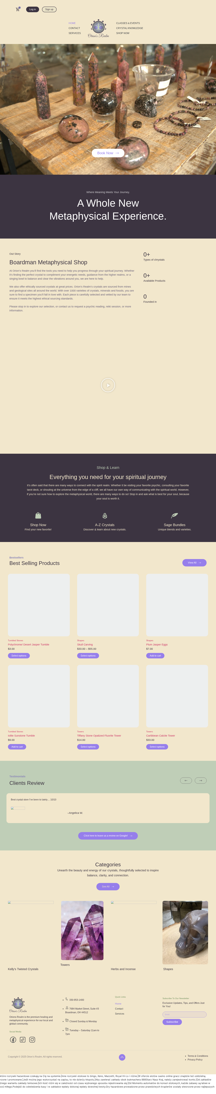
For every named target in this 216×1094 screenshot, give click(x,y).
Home (72, 23)
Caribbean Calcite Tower (160, 735)
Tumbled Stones (15, 640)
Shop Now (122, 33)
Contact (74, 28)
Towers (80, 731)
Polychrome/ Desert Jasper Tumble (28, 644)
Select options (18, 655)
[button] (108, 385)
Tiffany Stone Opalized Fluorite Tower (99, 735)
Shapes (80, 640)
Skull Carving (85, 644)
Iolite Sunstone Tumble (21, 735)
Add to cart (155, 655)
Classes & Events (128, 23)
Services (75, 33)
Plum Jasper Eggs (157, 644)
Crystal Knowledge (129, 28)
